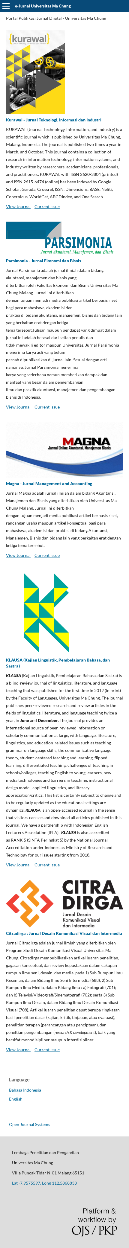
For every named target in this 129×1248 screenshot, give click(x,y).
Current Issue (47, 206)
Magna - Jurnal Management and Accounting (49, 483)
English (15, 1098)
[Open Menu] (6, 6)
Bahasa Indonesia (25, 1089)
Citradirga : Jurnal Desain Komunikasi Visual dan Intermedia (64, 933)
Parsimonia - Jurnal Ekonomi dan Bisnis (43, 260)
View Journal (18, 206)
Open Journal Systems (29, 1124)
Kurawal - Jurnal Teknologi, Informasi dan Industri (53, 119)
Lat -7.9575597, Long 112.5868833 (44, 1182)
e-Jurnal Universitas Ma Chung (43, 6)
